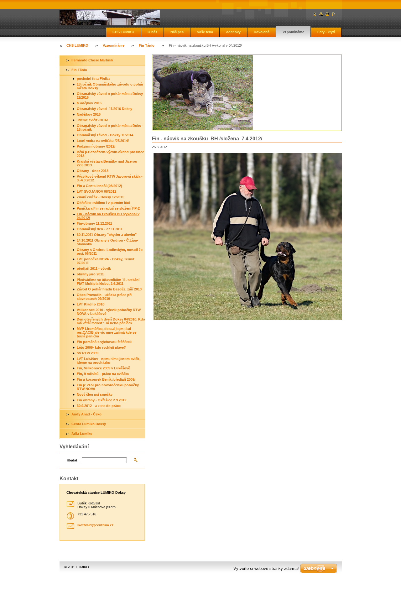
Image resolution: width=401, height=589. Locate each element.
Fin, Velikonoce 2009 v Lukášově (103, 368)
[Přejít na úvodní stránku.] (110, 17)
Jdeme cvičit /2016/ (92, 120)
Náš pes (177, 32)
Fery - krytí (326, 32)
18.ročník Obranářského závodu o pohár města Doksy (110, 86)
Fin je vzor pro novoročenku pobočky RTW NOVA (108, 387)
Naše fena (205, 32)
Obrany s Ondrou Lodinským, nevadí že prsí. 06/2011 (110, 251)
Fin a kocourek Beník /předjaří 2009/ (106, 379)
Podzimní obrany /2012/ (96, 146)
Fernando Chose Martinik (92, 60)
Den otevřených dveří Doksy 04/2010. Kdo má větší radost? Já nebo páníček (111, 321)
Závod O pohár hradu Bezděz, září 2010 (109, 289)
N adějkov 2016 (89, 103)
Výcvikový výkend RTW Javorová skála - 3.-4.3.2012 (110, 178)
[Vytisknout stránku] (327, 14)
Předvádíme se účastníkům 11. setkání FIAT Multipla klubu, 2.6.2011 (108, 281)
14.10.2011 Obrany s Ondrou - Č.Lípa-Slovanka (107, 242)
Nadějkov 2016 (89, 114)
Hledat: (73, 460)
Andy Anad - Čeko (86, 414)
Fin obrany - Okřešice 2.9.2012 (101, 400)
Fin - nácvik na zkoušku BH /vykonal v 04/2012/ (108, 216)
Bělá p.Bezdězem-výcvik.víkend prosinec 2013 (110, 154)
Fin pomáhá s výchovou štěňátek (104, 342)
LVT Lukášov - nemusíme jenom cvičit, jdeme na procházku (108, 360)
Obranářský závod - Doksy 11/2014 (105, 135)
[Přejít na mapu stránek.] (321, 14)
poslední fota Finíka (93, 79)
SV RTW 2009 (87, 353)
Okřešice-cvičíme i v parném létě (103, 203)
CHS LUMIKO (123, 32)
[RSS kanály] (334, 14)
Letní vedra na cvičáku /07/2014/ (103, 141)
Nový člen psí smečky (94, 394)
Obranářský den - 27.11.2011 (99, 229)
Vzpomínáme (293, 32)
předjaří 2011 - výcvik (94, 268)
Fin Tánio (146, 45)
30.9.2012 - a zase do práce (99, 406)
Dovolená (261, 32)
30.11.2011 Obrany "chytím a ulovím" (107, 235)
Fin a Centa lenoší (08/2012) (99, 186)
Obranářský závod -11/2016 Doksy (104, 109)
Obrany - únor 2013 (92, 171)
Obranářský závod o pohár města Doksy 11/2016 (110, 95)
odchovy (233, 32)
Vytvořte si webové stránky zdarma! (266, 568)
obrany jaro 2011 (90, 274)
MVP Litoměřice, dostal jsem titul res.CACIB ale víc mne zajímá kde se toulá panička (106, 332)
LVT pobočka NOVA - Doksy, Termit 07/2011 (105, 261)
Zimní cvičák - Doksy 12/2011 (100, 197)
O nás (152, 32)
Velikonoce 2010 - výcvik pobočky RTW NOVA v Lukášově (109, 311)
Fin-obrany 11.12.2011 (94, 223)
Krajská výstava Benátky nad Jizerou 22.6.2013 (107, 163)
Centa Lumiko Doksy (88, 424)
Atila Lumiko (81, 433)
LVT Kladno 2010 (90, 304)
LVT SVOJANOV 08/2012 (96, 191)
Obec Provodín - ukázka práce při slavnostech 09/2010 (104, 296)
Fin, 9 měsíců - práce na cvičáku (103, 374)
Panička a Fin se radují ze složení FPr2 (108, 208)
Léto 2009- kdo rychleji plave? (101, 347)
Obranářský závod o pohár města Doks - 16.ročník (110, 127)
